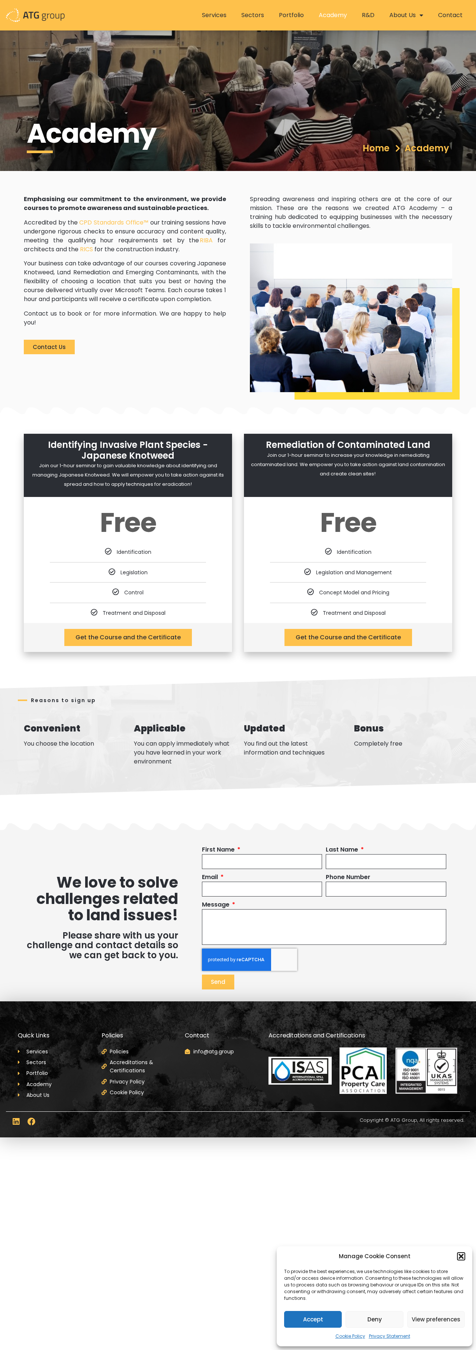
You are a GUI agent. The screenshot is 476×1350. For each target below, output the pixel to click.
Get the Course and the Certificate (128, 637)
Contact (450, 15)
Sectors (252, 15)
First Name (219, 849)
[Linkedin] (16, 1121)
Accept (313, 1319)
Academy (333, 15)
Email (210, 877)
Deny (374, 1319)
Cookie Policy (350, 1336)
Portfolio (291, 15)
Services (214, 15)
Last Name (343, 849)
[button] (461, 1256)
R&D (368, 15)
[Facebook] (31, 1121)
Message (216, 904)
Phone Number (348, 877)
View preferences (436, 1319)
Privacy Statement (389, 1336)
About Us (402, 15)
